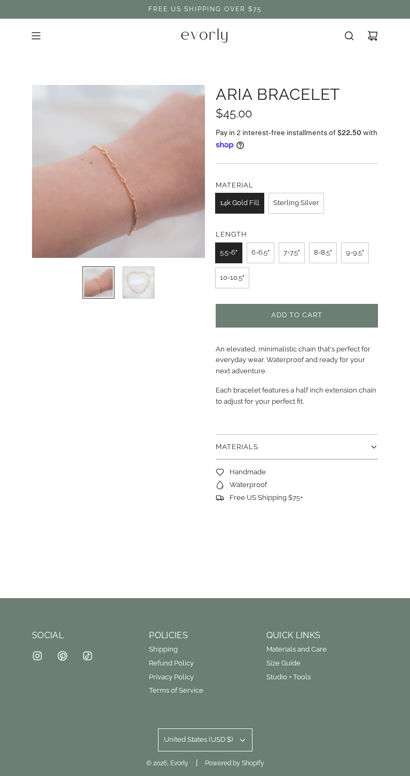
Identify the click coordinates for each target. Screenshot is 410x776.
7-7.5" (291, 252)
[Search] (349, 36)
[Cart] (372, 36)
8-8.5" (323, 252)
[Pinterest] (62, 656)
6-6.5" (260, 252)
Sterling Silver (296, 203)
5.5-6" (229, 252)
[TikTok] (87, 656)
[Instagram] (37, 656)
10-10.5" (232, 277)
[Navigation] (36, 36)
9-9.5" (355, 252)
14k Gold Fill (239, 203)
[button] (45, 171)
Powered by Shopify (234, 763)
